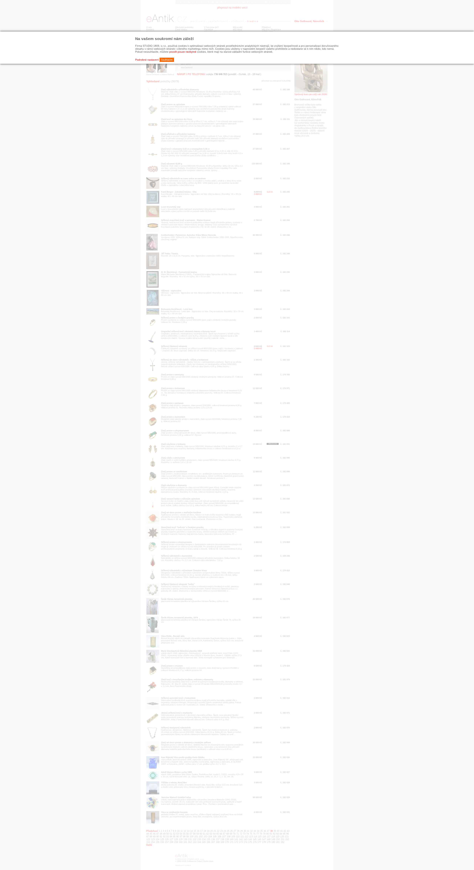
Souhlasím (167, 59)
